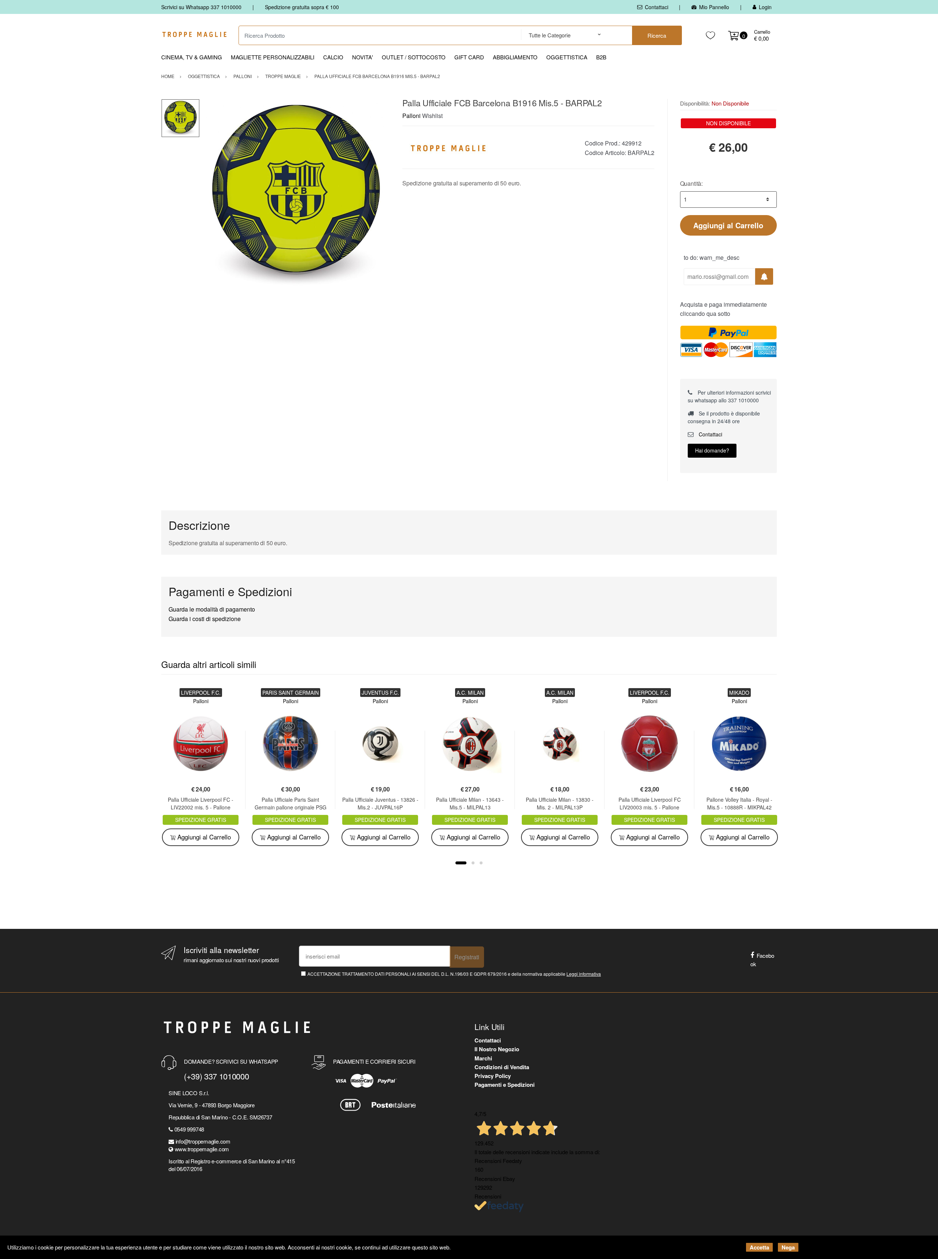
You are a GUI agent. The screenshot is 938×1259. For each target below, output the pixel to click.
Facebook (762, 960)
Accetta (759, 1247)
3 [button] (481, 862)
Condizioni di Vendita (501, 1067)
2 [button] (473, 862)
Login (765, 7)
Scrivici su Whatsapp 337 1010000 (201, 7)
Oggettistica (566, 57)
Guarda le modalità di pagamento (212, 609)
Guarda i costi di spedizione (205, 618)
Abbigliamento (515, 57)
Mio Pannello (714, 7)
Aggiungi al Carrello (728, 225)
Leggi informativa (583, 974)
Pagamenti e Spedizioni (504, 1085)
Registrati (466, 957)
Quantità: (691, 183)
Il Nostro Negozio (496, 1049)
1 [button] (460, 862)
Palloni (411, 115)
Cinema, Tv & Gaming (191, 57)
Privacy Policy (492, 1076)
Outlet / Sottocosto (414, 57)
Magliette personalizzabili (272, 57)
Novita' (362, 57)
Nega (788, 1247)
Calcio (333, 57)
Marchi (483, 1058)
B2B (601, 57)
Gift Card (469, 57)
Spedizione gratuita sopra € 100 (302, 7)
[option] (296, 195)
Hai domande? (712, 450)
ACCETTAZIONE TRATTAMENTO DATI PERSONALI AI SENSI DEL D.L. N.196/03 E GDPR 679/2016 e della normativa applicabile (454, 974)
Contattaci (656, 7)
